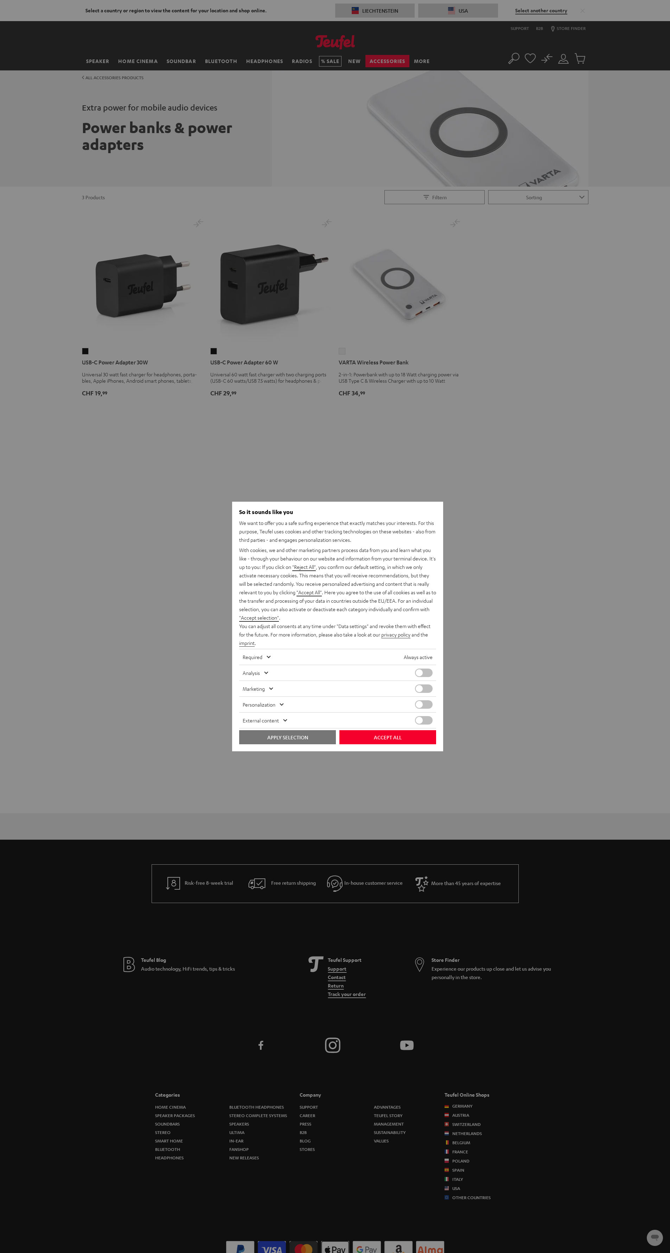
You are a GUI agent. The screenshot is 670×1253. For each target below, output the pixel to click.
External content (261, 720)
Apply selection (287, 737)
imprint (247, 643)
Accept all (388, 737)
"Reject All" (304, 567)
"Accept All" (309, 592)
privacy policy (395, 634)
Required (252, 657)
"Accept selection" (259, 617)
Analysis (251, 673)
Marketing (254, 688)
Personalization (259, 704)
